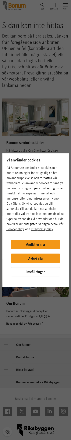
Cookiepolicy (15, 229)
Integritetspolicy (42, 229)
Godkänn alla (35, 244)
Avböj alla (35, 258)
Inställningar (35, 271)
